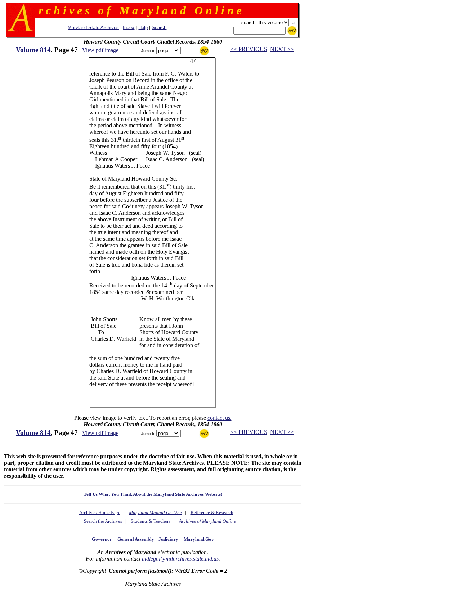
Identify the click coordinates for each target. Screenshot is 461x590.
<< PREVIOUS (248, 49)
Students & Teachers (150, 521)
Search (159, 27)
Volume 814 (33, 50)
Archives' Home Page (99, 512)
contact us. (219, 418)
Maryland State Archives (93, 27)
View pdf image (100, 50)
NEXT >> (282, 49)
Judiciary (168, 539)
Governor (102, 539)
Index (128, 27)
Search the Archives (103, 521)
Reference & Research (212, 512)
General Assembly (135, 539)
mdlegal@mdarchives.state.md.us (180, 558)
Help (143, 27)
